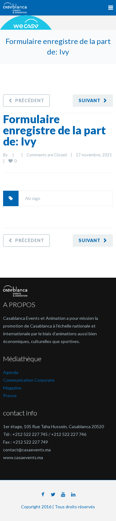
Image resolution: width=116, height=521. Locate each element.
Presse (10, 395)
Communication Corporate (28, 380)
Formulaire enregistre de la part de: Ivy (54, 130)
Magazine (12, 387)
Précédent (29, 100)
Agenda (10, 372)
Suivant (90, 100)
